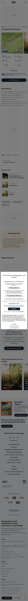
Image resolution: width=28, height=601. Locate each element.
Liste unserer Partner (21, 320)
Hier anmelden (21, 311)
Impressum (14, 324)
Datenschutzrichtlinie (14, 326)
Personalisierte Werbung (14, 295)
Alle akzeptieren (14, 287)
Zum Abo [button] (14, 308)
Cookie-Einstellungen (14, 327)
